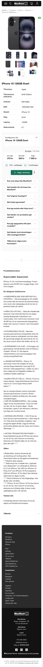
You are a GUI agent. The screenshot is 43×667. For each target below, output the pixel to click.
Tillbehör (7, 513)
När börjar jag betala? (16, 202)
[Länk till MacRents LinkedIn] (26, 649)
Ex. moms (28, 151)
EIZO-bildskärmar (11, 566)
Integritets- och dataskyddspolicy (16, 595)
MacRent (4, 10)
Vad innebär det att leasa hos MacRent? (19, 188)
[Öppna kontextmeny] (34, 172)
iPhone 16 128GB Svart (9, 12)
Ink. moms (36, 151)
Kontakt (8, 588)
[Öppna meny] (6, 3)
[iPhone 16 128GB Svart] (21, 33)
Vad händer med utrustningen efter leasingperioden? (19, 233)
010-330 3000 (21, 640)
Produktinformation (12, 271)
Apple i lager (9, 600)
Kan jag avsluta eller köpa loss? (20, 208)
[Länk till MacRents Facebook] (16, 649)
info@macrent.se (21, 642)
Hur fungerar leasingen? (17, 196)
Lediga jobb (9, 598)
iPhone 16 (28, 10)
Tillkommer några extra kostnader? (16, 242)
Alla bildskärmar (10, 564)
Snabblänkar (10, 570)
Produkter (13, 10)
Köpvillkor (8, 591)
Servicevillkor (10, 593)
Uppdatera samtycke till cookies (28, 663)
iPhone (20, 10)
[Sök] (10, 3)
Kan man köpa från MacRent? (19, 181)
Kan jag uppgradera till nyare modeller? (19, 224)
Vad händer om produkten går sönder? (19, 216)
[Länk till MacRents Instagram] (21, 649)
